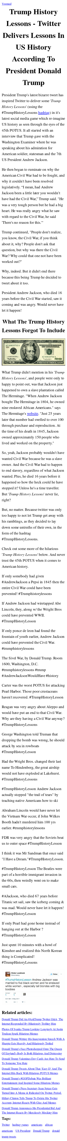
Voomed (6, 4)
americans (36, 1124)
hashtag (44, 112)
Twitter (6, 1124)
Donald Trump (41, 1130)
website (32, 413)
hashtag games (20, 1124)
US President (23, 1130)
